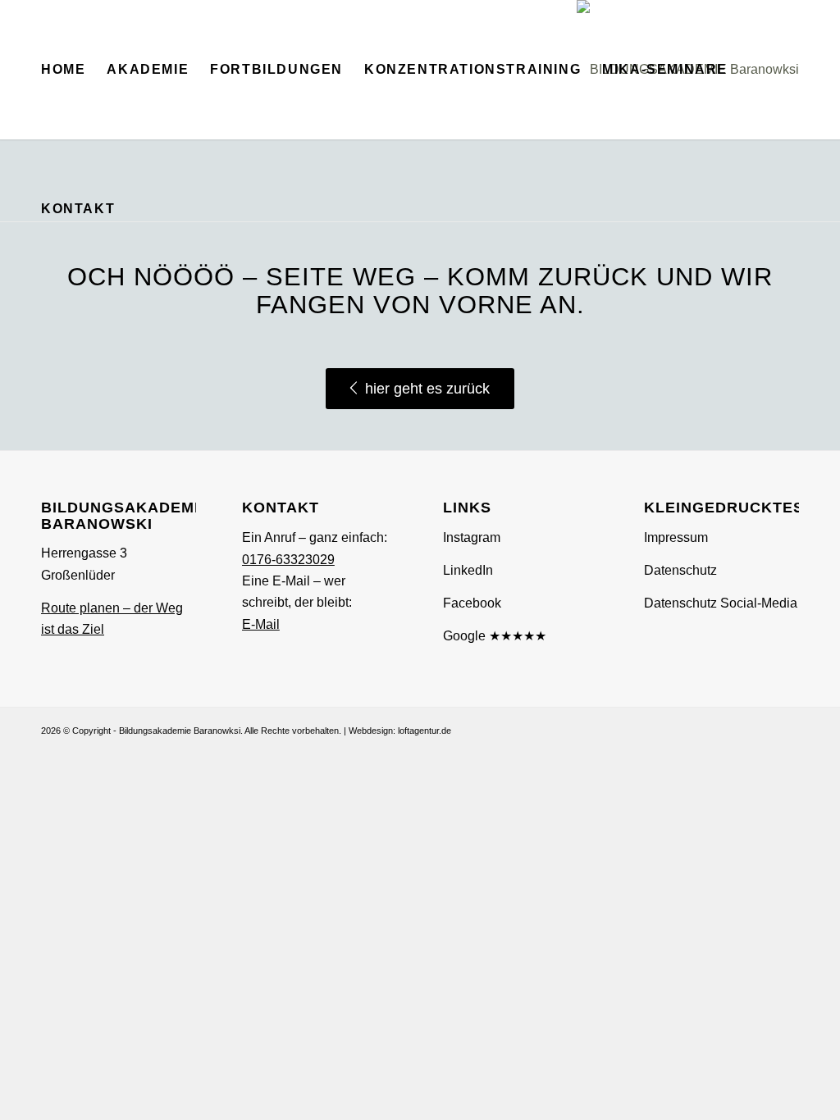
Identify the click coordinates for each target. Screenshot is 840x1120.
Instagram (471, 537)
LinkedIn (468, 570)
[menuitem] (63, 69)
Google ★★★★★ (494, 636)
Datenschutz (680, 570)
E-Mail (261, 624)
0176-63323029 (288, 560)
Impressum (676, 537)
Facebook (472, 603)
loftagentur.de (424, 730)
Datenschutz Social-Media (720, 603)
